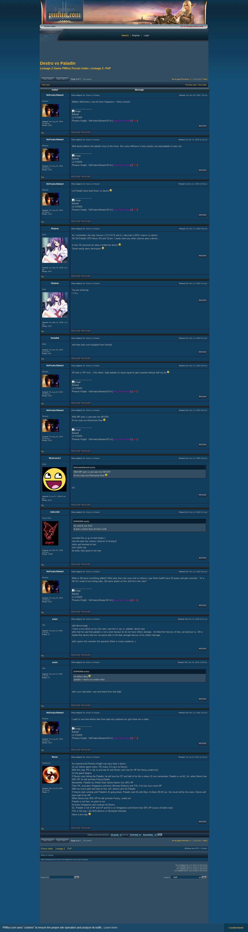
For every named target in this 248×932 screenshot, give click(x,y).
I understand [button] (236, 927)
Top (42, 133)
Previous (185, 79)
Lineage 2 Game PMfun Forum (124, 12)
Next (205, 79)
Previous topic (191, 85)
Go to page (176, 79)
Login (52, 31)
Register (136, 35)
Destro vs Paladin (57, 63)
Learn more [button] (110, 927)
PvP (108, 68)
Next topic (202, 85)
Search (125, 35)
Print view (46, 85)
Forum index (47, 848)
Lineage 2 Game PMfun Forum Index (64, 68)
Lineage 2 (97, 68)
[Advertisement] (68, 904)
